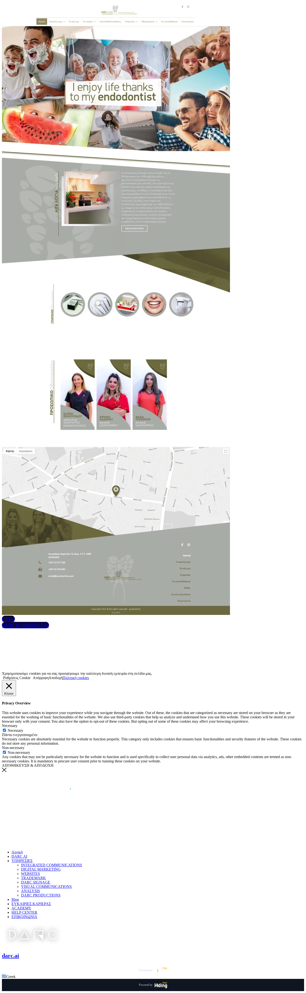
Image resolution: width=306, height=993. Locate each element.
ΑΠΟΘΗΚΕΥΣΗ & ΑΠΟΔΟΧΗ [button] (28, 765)
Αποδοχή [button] (56, 678)
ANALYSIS (30, 891)
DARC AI (19, 856)
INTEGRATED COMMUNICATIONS (51, 865)
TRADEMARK (33, 878)
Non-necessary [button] (13, 748)
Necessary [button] (9, 726)
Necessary (15, 730)
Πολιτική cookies (76, 678)
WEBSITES (30, 874)
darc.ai (10, 956)
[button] (153, 977)
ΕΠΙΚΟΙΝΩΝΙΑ (24, 917)
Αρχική (17, 852)
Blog (15, 899)
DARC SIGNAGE (35, 882)
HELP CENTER (24, 912)
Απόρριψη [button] (41, 678)
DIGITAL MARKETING (41, 869)
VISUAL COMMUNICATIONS (46, 887)
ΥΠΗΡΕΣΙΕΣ (22, 861)
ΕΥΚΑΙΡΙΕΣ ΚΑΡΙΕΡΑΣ (31, 904)
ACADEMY (21, 908)
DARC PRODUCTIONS (40, 895)
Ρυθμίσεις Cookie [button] (16, 678)
